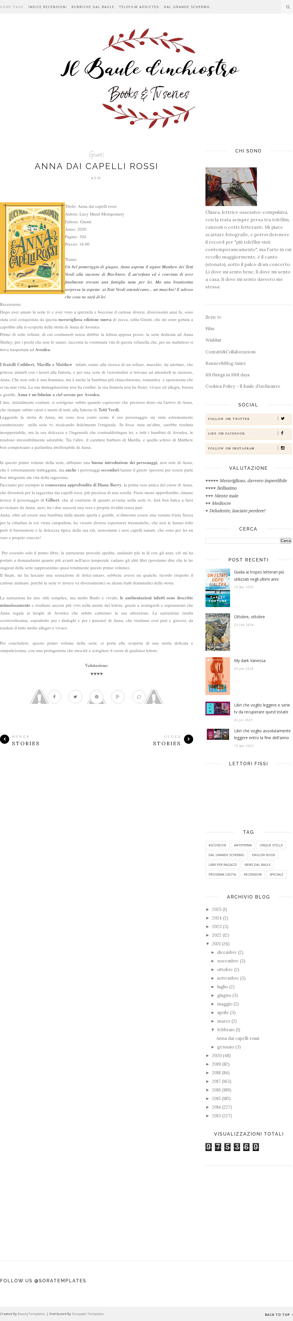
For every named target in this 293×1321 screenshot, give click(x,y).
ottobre (225, 969)
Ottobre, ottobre (249, 616)
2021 (216, 943)
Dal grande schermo (187, 7)
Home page (12, 7)
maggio (224, 1004)
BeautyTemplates (31, 1314)
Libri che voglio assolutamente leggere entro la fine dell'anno (262, 734)
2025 (216, 909)
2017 (216, 1081)
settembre (228, 978)
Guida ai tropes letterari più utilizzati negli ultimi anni (259, 575)
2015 (216, 1098)
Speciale (276, 874)
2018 (216, 1072)
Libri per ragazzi (223, 864)
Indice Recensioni (47, 7)
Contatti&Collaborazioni (230, 352)
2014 (216, 1107)
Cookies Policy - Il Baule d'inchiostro (242, 386)
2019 (216, 1064)
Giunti (96, 154)
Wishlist (213, 340)
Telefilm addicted (139, 7)
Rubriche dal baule (93, 7)
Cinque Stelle (271, 845)
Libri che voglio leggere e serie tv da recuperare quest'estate (262, 708)
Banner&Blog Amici (225, 363)
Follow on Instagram (231, 448)
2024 (217, 918)
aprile (223, 1012)
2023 (217, 926)
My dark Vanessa (250, 660)
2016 (216, 1090)
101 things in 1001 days (227, 374)
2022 (216, 935)
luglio (222, 986)
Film (209, 328)
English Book (263, 855)
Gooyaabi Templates (88, 1314)
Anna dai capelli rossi (97, 166)
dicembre (227, 952)
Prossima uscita (222, 874)
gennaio (225, 1047)
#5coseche (217, 845)
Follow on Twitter (229, 419)
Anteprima (243, 845)
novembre (228, 961)
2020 (217, 1055)
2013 (216, 1115)
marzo (223, 1021)
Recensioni (253, 874)
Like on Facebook (226, 433)
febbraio (226, 1029)
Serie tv (213, 317)
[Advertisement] (248, 1210)
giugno (224, 995)
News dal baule (258, 864)
